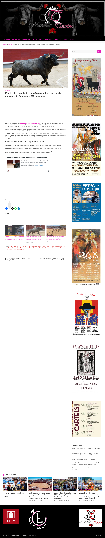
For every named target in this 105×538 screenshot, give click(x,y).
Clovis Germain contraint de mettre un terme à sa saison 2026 (14, 495)
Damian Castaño (50, 246)
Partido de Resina (28, 247)
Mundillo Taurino (17, 99)
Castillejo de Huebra (32, 246)
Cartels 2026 (16, 39)
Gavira (64, 246)
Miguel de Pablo (16, 247)
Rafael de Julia (52, 247)
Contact (72, 39)
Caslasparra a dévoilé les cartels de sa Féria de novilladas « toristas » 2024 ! (52, 259)
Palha (21, 247)
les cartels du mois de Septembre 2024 (30, 123)
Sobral (18, 249)
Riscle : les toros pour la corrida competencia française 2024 (18, 259)
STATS (65, 39)
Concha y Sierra (41, 246)
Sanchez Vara (12, 249)
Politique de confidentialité (28, 535)
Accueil (7, 39)
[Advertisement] (35, 111)
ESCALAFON (26, 39)
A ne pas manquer (11, 474)
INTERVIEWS (48, 39)
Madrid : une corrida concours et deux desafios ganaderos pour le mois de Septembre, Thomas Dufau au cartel (14, 238)
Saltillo (6, 249)
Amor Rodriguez (15, 246)
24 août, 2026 (82, 500)
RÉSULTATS (57, 39)
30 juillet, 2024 (8, 99)
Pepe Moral (45, 247)
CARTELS (32, 489)
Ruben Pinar (59, 247)
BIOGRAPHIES (37, 39)
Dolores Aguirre (58, 246)
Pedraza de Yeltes (37, 247)
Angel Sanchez (23, 246)
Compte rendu (87, 489)
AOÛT (6, 489)
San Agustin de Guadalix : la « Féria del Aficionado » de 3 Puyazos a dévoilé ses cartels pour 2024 (55, 238)
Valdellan (22, 249)
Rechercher (99, 52)
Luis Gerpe (8, 247)
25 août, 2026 (7, 499)
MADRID (7, 90)
